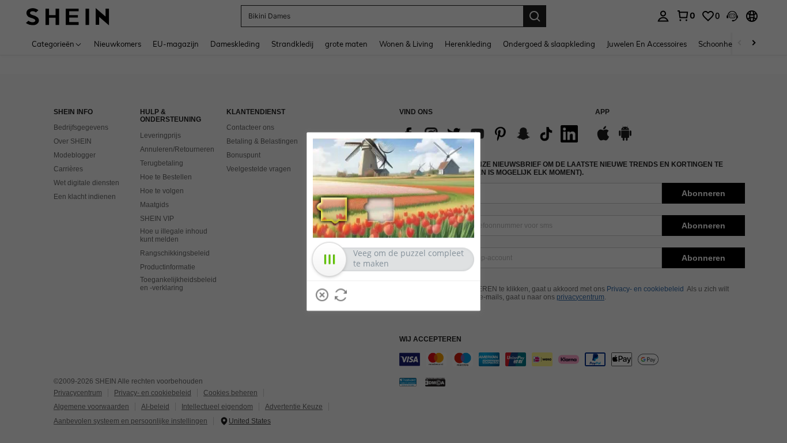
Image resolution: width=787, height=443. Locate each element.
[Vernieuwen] (341, 294)
